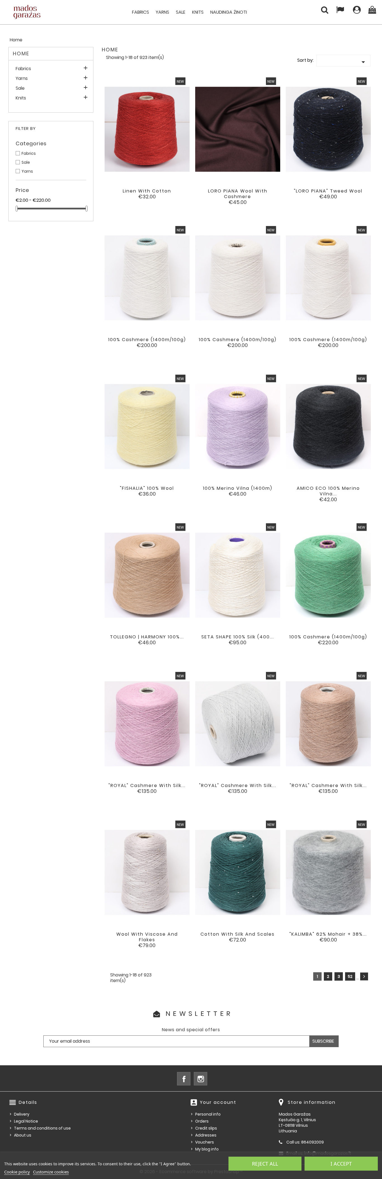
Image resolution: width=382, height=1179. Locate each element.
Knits (198, 12)
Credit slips (206, 1128)
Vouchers (204, 1142)
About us (22, 1135)
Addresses (205, 1135)
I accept (341, 1163)
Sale (180, 12)
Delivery (21, 1114)
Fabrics (140, 12)
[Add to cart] (124, 195)
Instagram (200, 1078)
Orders (202, 1121)
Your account (218, 1102)
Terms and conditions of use (42, 1128)
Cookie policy (17, 1172)
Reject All (265, 1163)
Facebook (183, 1078)
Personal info (208, 1114)
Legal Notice (26, 1121)
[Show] (140, 195)
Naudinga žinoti (228, 12)
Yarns (162, 12)
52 (350, 976)
